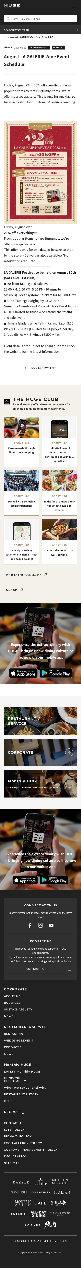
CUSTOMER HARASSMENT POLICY (31, 1150)
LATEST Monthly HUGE (22, 1071)
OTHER (9, 1101)
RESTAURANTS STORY (21, 1094)
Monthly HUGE (17, 1065)
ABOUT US (12, 996)
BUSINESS (12, 1003)
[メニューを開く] (74, 6)
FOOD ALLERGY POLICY (23, 1143)
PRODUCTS (12, 1047)
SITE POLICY (14, 1129)
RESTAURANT (14, 1034)
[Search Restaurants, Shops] (40, 18)
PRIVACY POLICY (18, 1136)
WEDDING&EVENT (18, 1040)
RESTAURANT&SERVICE (26, 1027)
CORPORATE (15, 989)
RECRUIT (12, 1112)
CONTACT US (14, 1123)
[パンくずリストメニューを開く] (5, 37)
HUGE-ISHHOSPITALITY (15, 1079)
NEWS (9, 1016)
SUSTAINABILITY (18, 1009)
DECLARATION (15, 1156)
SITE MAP (11, 1163)
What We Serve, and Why (25, 1087)
